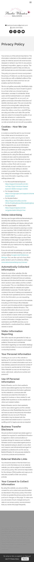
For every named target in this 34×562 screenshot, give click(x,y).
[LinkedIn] (19, 31)
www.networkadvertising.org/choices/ (14, 262)
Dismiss (25, 559)
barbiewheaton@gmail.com (17, 25)
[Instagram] (15, 31)
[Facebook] (11, 31)
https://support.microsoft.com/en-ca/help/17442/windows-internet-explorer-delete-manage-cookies (16, 186)
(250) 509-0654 (17, 28)
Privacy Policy (4, 549)
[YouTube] (23, 31)
